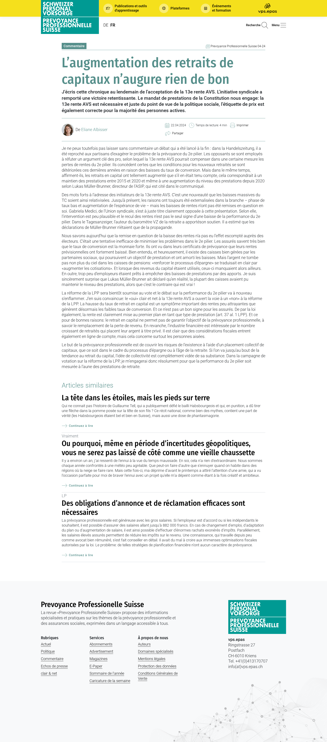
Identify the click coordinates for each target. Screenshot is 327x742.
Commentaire (74, 46)
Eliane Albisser (94, 129)
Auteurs (144, 644)
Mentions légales (151, 658)
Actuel (46, 644)
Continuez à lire (81, 426)
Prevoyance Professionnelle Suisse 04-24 (238, 46)
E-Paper (96, 666)
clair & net (49, 673)
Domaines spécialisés (155, 651)
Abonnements (101, 644)
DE (105, 25)
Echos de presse (54, 666)
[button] (125, 8)
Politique (48, 651)
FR (112, 25)
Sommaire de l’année (107, 673)
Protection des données (157, 666)
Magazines (98, 658)
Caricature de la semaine (110, 680)
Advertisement (101, 651)
